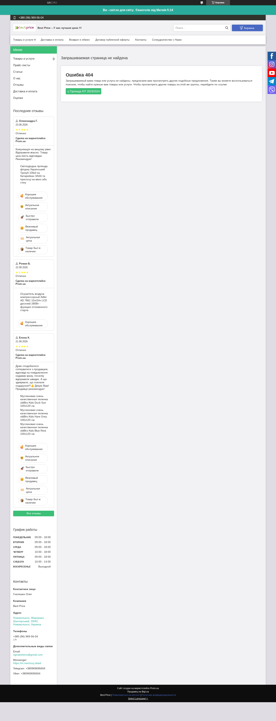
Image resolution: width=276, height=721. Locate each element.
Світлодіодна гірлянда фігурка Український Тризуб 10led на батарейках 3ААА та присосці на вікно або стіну (34, 174)
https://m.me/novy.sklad (27, 663)
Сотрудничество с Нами (167, 39)
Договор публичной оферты (112, 39)
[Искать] (226, 28)
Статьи (17, 71)
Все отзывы (34, 513)
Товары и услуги (23, 39)
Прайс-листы (21, 65)
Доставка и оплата (52, 39)
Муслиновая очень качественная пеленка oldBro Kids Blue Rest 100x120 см (34, 429)
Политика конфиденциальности (159, 695)
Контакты (140, 39)
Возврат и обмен (79, 39)
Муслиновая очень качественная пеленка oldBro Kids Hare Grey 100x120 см (34, 414)
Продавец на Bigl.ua (138, 691)
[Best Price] (24, 27)
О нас (17, 78)
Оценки (18, 97)
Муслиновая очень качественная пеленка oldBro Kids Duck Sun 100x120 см (34, 401)
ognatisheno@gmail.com (28, 654)
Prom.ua (154, 688)
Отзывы (18, 84)
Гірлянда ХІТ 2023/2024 (85, 91)
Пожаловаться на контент (126, 695)
